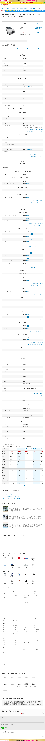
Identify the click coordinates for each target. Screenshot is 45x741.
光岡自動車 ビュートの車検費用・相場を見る (9, 494)
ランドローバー (15, 627)
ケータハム (25, 629)
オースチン (36, 631)
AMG (3, 602)
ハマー (4, 620)
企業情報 (2, 724)
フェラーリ (36, 640)
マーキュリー (36, 614)
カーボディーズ (36, 629)
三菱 (35, 591)
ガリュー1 (35, 540)
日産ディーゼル (26, 595)
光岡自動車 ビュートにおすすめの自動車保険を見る (11, 498)
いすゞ (14, 593)
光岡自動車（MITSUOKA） (24, 8)
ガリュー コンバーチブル (27, 540)
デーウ (14, 659)
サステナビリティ (12, 732)
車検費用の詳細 (29, 149)
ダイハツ (4, 595)
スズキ (35, 593)
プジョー (14, 649)
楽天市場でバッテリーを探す (38, 395)
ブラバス (25, 606)
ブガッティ (36, 649)
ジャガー (25, 625)
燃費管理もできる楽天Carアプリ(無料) (36, 129)
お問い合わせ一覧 (7, 732)
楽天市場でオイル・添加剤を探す (37, 393)
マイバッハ (15, 606)
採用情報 (12, 724)
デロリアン (15, 616)
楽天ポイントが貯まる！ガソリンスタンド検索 (35, 131)
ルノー (24, 649)
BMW (14, 602)
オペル (14, 604)
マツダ (4, 593)
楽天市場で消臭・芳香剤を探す (37, 283)
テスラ (4, 618)
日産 (14, 591)
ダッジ (24, 618)
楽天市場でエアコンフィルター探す (37, 285)
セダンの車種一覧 (28, 86)
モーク (4, 635)
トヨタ (4, 591)
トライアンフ (15, 633)
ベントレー (4, 627)
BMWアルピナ (25, 602)
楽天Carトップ (3, 8)
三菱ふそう (4, 597)
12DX (26, 448)
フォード (14, 614)
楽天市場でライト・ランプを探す (37, 294)
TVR (3, 625)
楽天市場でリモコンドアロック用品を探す (36, 223)
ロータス (25, 627)
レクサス (25, 597)
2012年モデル (35, 8)
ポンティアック (26, 614)
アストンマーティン (16, 625)
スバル (24, 593)
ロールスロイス (5, 629)
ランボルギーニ (26, 642)
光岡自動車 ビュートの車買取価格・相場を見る (10, 493)
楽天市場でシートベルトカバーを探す (36, 202)
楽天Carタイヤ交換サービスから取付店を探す (35, 344)
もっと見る (22, 530)
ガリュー (4, 540)
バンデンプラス (15, 631)
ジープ (14, 618)
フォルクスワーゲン (26, 604)
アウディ (4, 604)
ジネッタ (14, 629)
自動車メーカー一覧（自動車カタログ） (12, 8)
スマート (35, 602)
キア (24, 659)
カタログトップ (6, 41)
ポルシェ (35, 604)
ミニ (35, 606)
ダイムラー (36, 625)
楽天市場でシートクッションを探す (37, 267)
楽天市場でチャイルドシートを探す (37, 200)
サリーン (25, 616)
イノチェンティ (15, 644)
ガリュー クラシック (16, 540)
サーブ (4, 654)
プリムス (35, 616)
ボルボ (14, 654)
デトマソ (35, 642)
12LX (18, 448)
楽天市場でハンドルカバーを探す (37, 225)
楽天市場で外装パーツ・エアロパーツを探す (35, 331)
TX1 (24, 538)
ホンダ (24, 591)
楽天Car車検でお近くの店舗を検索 (37, 156)
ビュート (30, 8)
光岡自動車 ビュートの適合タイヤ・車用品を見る (10, 496)
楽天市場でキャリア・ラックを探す (37, 319)
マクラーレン (25, 631)
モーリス (4, 633)
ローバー (35, 627)
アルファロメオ (5, 640)
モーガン (4, 631)
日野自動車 (36, 595)
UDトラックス (15, 597)
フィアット (25, 640)
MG (24, 633)
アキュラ (35, 597)
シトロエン (4, 649)
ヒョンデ (4, 659)
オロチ (35, 538)
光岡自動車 (15, 595)
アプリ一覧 (2, 732)
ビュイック (4, 614)
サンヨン (35, 659)
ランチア (14, 642)
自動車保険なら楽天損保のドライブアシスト (35, 154)
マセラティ (4, 642)
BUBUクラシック (5, 538)
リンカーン (4, 616)
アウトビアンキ (15, 640)
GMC (35, 618)
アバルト (4, 644)
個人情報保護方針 (7, 724)
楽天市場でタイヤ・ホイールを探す (37, 342)
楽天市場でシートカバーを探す (37, 265)
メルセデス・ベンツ (6, 606)
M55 (14, 538)
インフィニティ (15, 620)
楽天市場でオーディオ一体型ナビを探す (36, 246)
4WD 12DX (34, 448)
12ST (10, 448)
